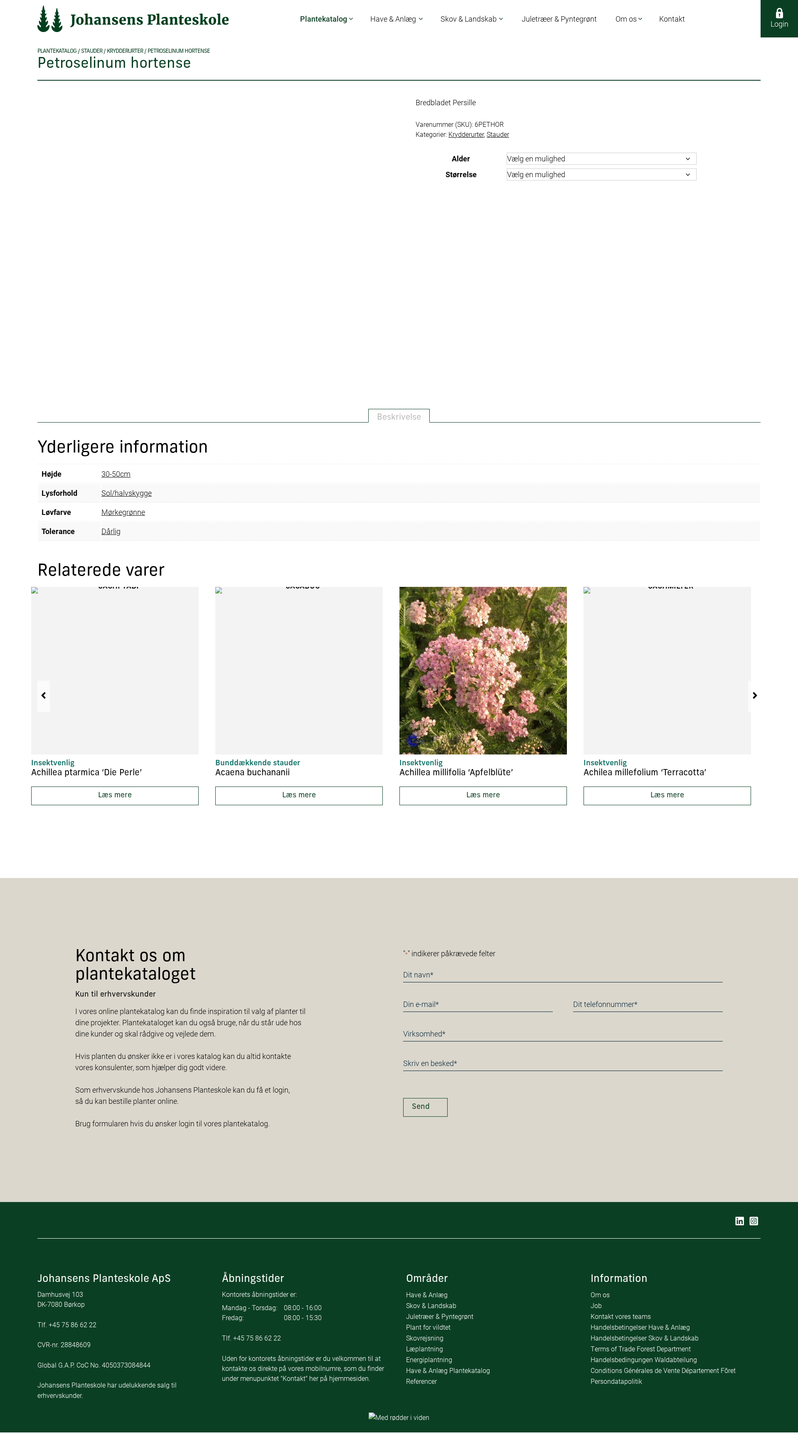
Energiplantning (429, 1359)
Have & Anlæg (427, 1294)
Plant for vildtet (428, 1327)
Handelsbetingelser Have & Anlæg (640, 1327)
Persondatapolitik (616, 1381)
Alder (461, 158)
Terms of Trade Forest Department (641, 1348)
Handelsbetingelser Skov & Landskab (645, 1337)
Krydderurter (125, 51)
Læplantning (424, 1348)
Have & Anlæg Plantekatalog (448, 1370)
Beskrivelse (399, 417)
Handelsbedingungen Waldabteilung (644, 1359)
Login (779, 24)
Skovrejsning (424, 1337)
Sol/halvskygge (126, 493)
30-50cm (116, 474)
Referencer (421, 1381)
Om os (600, 1294)
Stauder (91, 51)
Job (596, 1305)
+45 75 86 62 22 (72, 1324)
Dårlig (111, 531)
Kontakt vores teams (621, 1316)
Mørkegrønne (123, 512)
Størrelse (461, 174)
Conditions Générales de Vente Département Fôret (663, 1370)
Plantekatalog (56, 51)
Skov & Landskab (431, 1305)
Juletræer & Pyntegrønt (439, 1316)
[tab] (399, 416)
